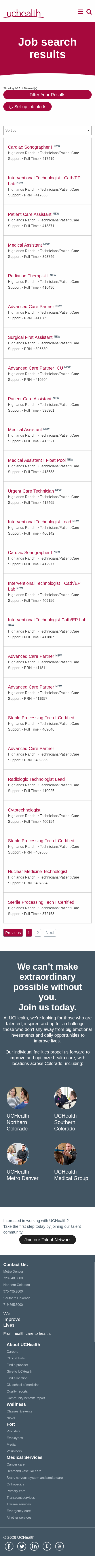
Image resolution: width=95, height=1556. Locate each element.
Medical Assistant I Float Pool (37, 460)
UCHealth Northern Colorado (18, 1122)
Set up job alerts (29, 106)
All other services (19, 1517)
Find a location (17, 1378)
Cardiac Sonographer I (30, 147)
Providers (14, 1431)
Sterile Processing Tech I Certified (41, 717)
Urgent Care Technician (31, 491)
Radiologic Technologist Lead (36, 779)
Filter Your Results (47, 94)
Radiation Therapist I (28, 275)
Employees (15, 1438)
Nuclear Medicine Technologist (37, 871)
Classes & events (19, 1411)
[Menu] (80, 12)
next (50, 933)
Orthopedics (15, 1484)
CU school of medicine (23, 1385)
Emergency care (19, 1511)
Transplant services (21, 1497)
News (11, 1418)
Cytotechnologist (24, 810)
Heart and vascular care (24, 1471)
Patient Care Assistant (29, 214)
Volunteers (14, 1451)
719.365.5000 (13, 1305)
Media (11, 1444)
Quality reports (17, 1391)
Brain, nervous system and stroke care (35, 1477)
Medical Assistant (25, 245)
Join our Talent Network (48, 1239)
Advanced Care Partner (31, 306)
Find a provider (17, 1365)
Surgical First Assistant (30, 337)
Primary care (16, 1491)
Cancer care (16, 1464)
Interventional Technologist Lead (39, 521)
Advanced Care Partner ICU (35, 368)
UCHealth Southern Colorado (65, 1122)
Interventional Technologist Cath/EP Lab (47, 619)
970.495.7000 (13, 1291)
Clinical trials (16, 1358)
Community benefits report (26, 1398)
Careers (12, 1351)
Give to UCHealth (19, 1371)
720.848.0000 (13, 1278)
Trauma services (19, 1504)
